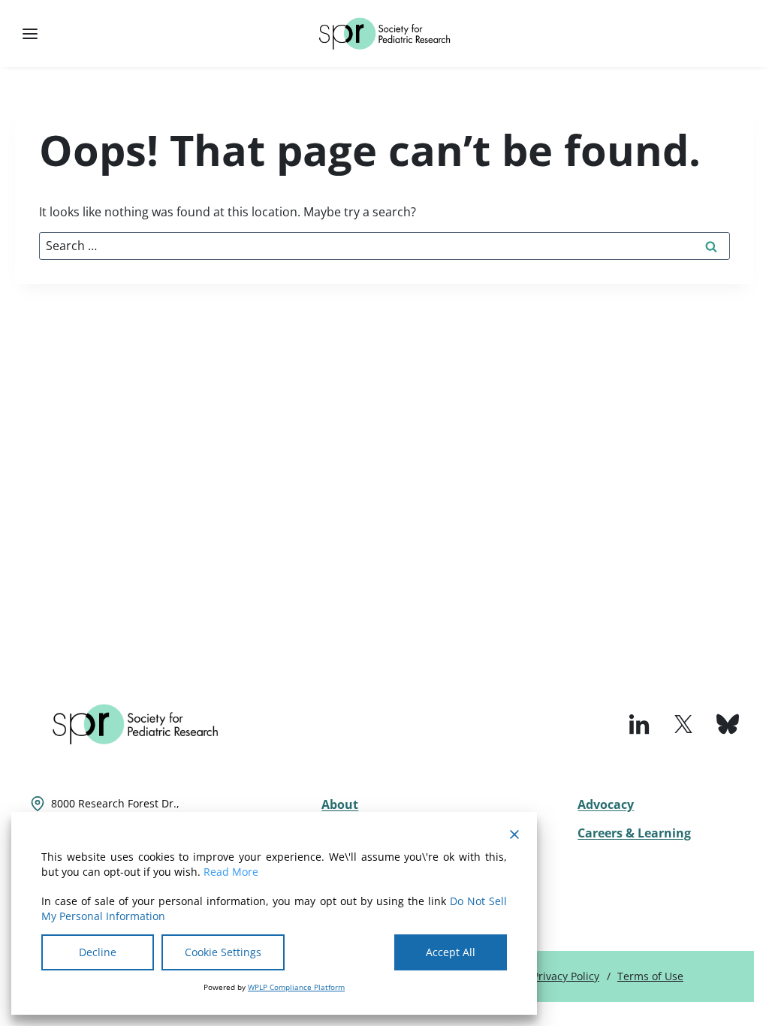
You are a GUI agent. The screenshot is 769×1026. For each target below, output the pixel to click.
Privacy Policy (565, 976)
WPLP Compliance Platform (296, 987)
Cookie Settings (223, 952)
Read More (231, 872)
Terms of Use (650, 976)
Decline (97, 952)
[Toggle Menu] (30, 34)
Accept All (450, 952)
